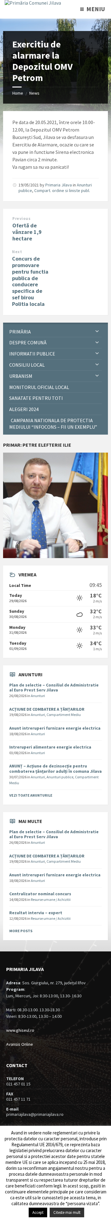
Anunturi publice (60, 777)
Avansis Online (19, 1044)
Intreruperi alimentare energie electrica (50, 747)
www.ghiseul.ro (20, 1030)
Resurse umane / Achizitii (51, 899)
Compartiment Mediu (64, 714)
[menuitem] (55, 331)
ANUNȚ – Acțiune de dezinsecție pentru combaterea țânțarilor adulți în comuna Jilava (55, 768)
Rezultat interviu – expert (35, 912)
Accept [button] (37, 1212)
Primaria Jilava (58, 185)
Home (17, 93)
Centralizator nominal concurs (40, 894)
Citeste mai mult (66, 1212)
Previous (21, 218)
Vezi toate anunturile (30, 795)
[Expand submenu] (97, 331)
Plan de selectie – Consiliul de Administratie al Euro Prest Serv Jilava (54, 687)
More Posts (20, 930)
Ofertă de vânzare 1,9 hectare (27, 232)
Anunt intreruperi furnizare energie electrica (55, 728)
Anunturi (38, 695)
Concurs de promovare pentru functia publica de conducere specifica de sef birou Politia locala (30, 281)
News (34, 93)
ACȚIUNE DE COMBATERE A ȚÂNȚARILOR (46, 709)
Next (17, 251)
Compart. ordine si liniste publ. (62, 190)
